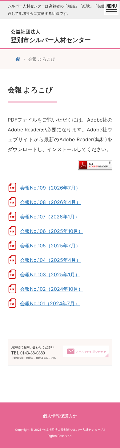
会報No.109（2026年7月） (50, 188)
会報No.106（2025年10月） (51, 231)
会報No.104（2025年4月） (50, 260)
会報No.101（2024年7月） (50, 303)
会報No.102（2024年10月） (51, 289)
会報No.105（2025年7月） (50, 245)
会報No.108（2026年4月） (50, 202)
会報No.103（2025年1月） (50, 274)
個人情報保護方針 (60, 415)
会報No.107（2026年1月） (50, 217)
